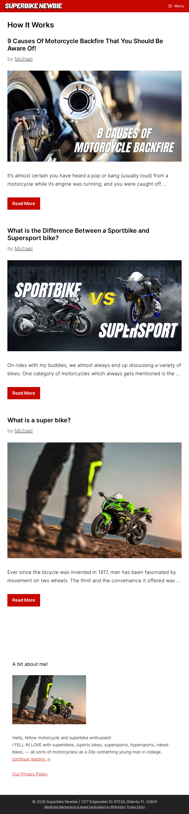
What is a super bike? (39, 420)
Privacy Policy (136, 807)
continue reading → (31, 759)
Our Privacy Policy (29, 774)
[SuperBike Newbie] (34, 6)
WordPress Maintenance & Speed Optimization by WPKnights (84, 807)
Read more (23, 203)
